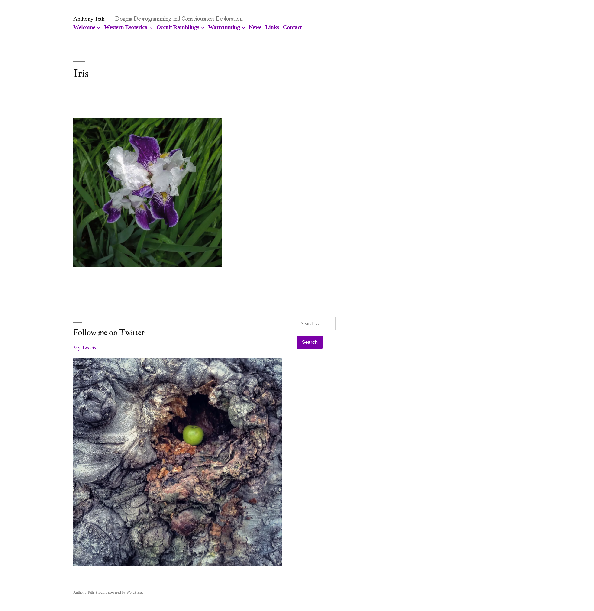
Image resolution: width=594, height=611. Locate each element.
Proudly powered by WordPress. (119, 592)
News (255, 27)
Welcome (84, 27)
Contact (292, 27)
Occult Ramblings (177, 27)
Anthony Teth (88, 19)
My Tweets (84, 348)
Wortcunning (224, 27)
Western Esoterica (126, 27)
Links (272, 27)
